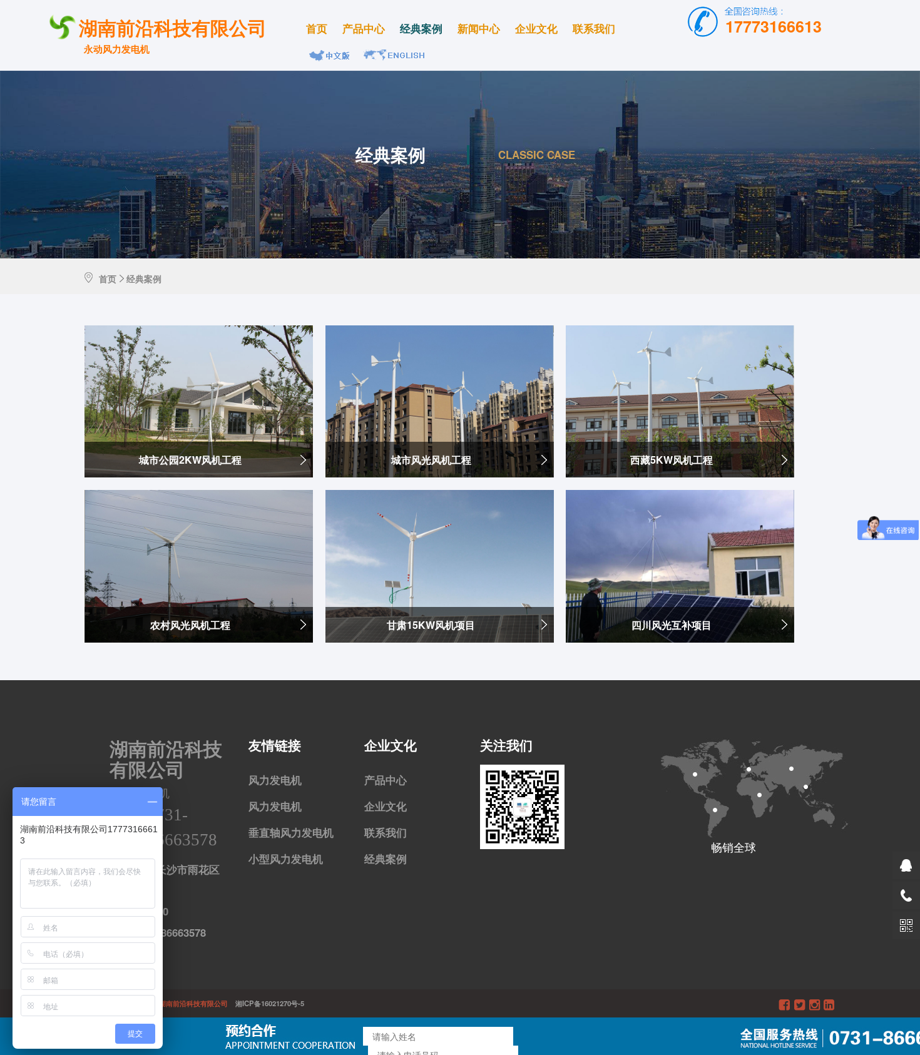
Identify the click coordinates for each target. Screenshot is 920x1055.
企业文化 (536, 28)
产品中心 (363, 28)
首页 (316, 28)
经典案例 (421, 28)
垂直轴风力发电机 (291, 832)
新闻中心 (478, 28)
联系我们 (594, 28)
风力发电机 (275, 779)
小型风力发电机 (285, 858)
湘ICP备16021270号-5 (267, 1003)
